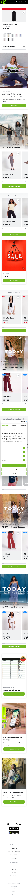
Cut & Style (14, 858)
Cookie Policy (14, 886)
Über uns (14, 869)
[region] (14, 132)
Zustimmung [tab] (5, 425)
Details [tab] (14, 425)
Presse (14, 872)
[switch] (25, 452)
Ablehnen (14, 473)
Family (14, 891)
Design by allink (14, 894)
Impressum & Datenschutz (14, 883)
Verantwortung (14, 875)
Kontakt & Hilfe (14, 855)
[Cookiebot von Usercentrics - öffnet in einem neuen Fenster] (21, 421)
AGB (14, 888)
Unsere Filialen (14, 848)
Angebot (4, 374)
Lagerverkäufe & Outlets (14, 851)
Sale (3, 296)
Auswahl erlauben (14, 469)
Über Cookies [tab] (23, 425)
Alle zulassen (14, 465)
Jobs (14, 866)
